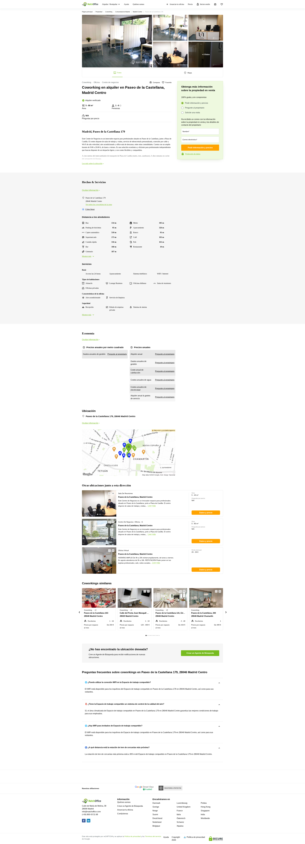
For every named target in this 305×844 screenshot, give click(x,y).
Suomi (155, 814)
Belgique (156, 826)
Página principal (87, 12)
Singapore (205, 811)
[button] (108, 493)
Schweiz (180, 822)
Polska (204, 803)
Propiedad (99, 12)
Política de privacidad (133, 836)
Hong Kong (205, 807)
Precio (190, 4)
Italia (179, 814)
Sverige (155, 807)
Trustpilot (180, 164)
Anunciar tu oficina (177, 4)
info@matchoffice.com (91, 812)
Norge (155, 811)
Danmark (156, 803)
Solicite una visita (192, 113)
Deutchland (157, 818)
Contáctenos (122, 814)
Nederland (156, 822)
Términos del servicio (153, 836)
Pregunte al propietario (194, 108)
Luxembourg (182, 803)
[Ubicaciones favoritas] (221, 4)
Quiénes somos (138, 4)
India (203, 814)
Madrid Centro (137, 12)
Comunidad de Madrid (122, 12)
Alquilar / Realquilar (109, 4)
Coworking (108, 12)
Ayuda (126, 4)
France (180, 811)
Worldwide (205, 818)
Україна (180, 826)
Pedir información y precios (196, 103)
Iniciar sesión (205, 4)
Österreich (181, 818)
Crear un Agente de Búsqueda (130, 806)
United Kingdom (183, 807)
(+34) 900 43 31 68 (90, 814)
